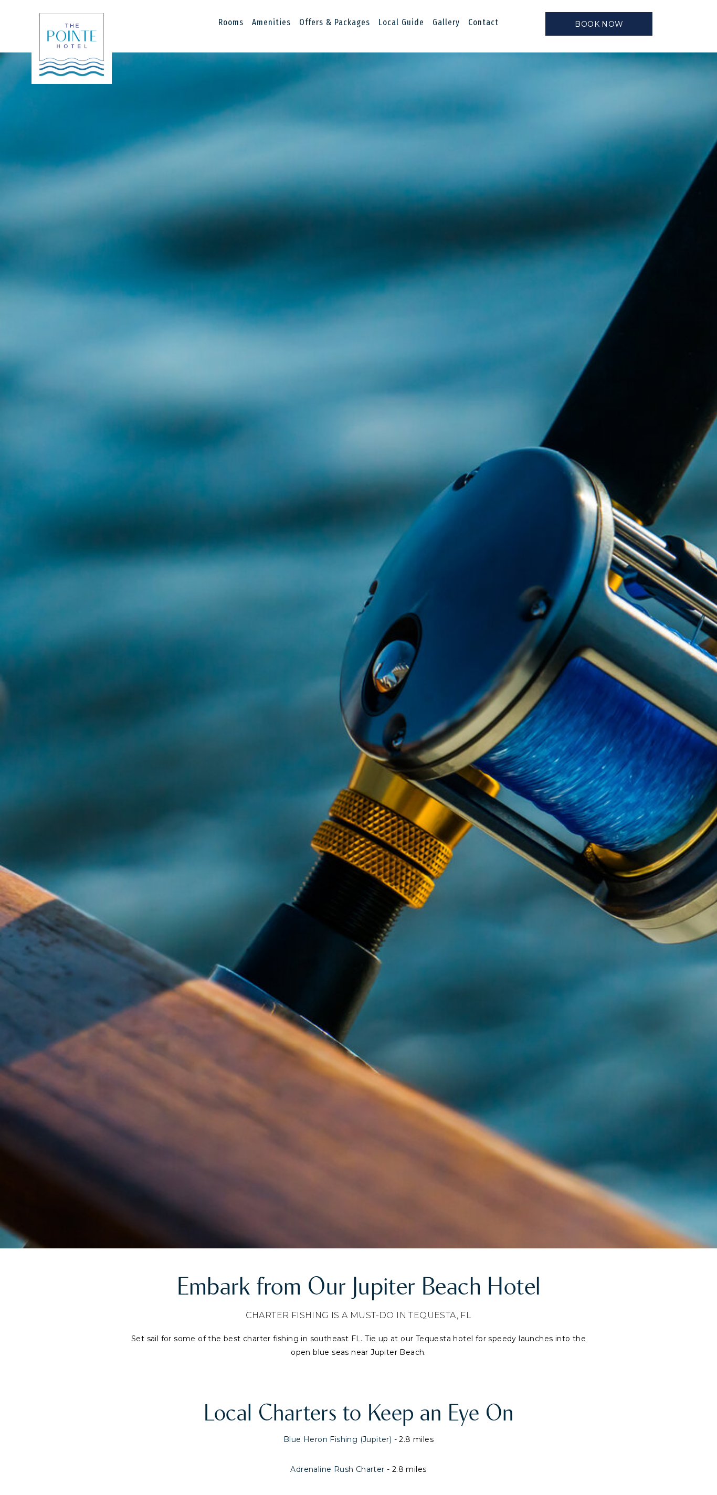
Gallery (446, 22)
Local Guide (401, 22)
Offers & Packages (334, 22)
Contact (483, 22)
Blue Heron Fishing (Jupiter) (337, 1439)
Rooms (231, 22)
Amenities (271, 22)
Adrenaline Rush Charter (337, 1469)
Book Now (599, 24)
